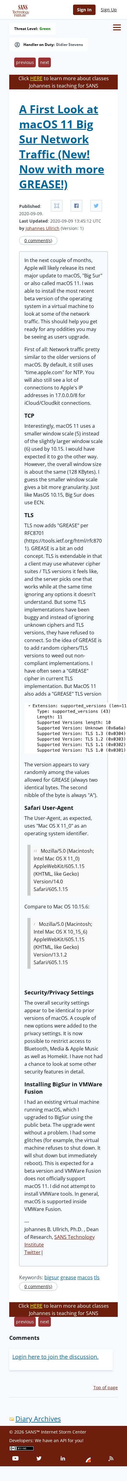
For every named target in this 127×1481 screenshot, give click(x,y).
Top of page (105, 1387)
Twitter (32, 1252)
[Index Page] (19, 9)
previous (25, 62)
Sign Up (109, 10)
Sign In (84, 10)
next (44, 62)
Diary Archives (38, 1418)
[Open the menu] (117, 27)
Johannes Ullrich (42, 228)
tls (97, 1277)
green (45, 28)
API (63, 1440)
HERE (36, 78)
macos (85, 1277)
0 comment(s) (38, 240)
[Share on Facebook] (76, 206)
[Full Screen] (57, 206)
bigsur (51, 1277)
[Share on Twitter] (96, 206)
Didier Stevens (69, 44)
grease (68, 1277)
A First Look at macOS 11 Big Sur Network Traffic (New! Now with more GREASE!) (61, 147)
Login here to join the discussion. (55, 1356)
